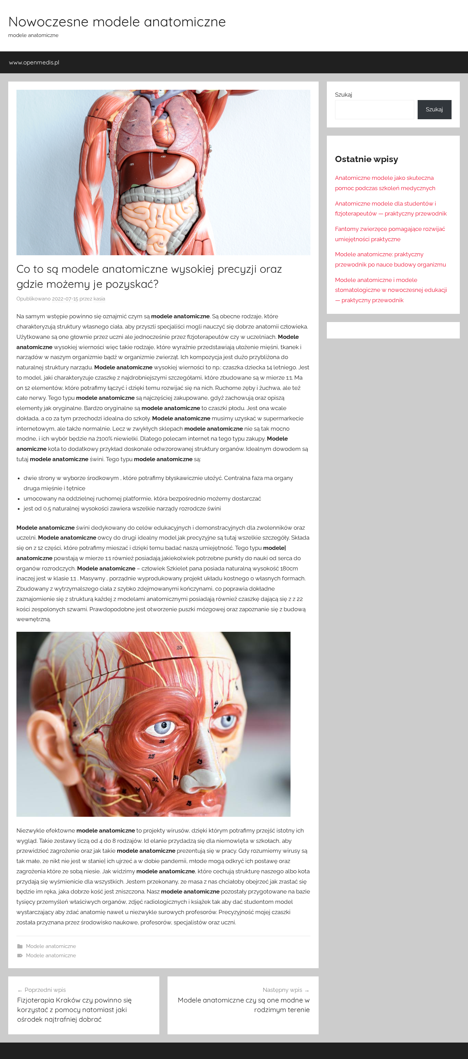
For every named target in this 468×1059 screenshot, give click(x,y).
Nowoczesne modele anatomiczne (117, 21)
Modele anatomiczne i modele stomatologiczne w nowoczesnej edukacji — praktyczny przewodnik (391, 290)
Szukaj (343, 94)
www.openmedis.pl (34, 62)
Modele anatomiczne (51, 946)
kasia (99, 299)
